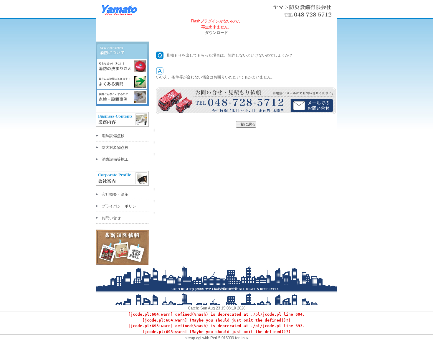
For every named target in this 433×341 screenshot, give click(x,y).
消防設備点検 (113, 136)
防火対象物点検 (115, 147)
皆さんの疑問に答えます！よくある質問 (122, 82)
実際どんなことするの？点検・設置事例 (122, 97)
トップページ (306, 10)
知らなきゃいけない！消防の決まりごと (122, 66)
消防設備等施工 (115, 159)
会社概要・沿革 (115, 194)
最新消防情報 (125, 245)
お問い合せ (111, 218)
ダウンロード (216, 32)
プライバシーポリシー (121, 206)
